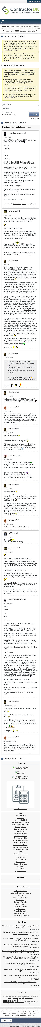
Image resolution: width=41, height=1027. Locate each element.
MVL (20, 851)
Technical (35, 30)
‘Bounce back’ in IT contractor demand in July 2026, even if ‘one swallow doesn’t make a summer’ (20, 958)
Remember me (8, 112)
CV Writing (20, 868)
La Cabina (27, 310)
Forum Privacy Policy (11, 50)
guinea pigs (15, 998)
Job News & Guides (20, 838)
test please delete (16, 65)
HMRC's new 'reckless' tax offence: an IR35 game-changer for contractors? (20, 945)
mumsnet (27, 1001)
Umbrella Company (20, 833)
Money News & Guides (20, 840)
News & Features (20, 815)
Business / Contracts (26, 26)
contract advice (25, 996)
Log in (34, 114)
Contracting (5, 26)
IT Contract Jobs (20, 857)
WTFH (11, 533)
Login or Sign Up (33, 1)
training (15, 1003)
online (32, 1001)
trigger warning (21, 1003)
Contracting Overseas (20, 847)
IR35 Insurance (20, 895)
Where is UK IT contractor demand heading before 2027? (20, 970)
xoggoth (11, 407)
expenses (32, 996)
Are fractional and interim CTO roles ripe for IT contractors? (20, 964)
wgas (32, 1003)
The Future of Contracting (16, 30)
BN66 (25, 820)
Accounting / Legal (14, 28)
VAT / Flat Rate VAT (20, 836)
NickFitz (11, 260)
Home (20, 813)
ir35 (23, 998)
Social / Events (31, 31)
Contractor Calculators (20, 849)
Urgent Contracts (20, 859)
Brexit (17, 26)
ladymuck (12, 211)
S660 (20, 820)
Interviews (20, 866)
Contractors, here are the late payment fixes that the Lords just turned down (20, 933)
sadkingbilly (12, 455)
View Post (31, 361)
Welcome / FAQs (9, 31)
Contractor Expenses (20, 854)
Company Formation (20, 902)
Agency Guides (20, 871)
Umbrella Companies (25, 28)
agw (10, 996)
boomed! (14, 996)
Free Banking (20, 900)
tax (35, 1001)
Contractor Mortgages (20, 897)
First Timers (20, 818)
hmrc (20, 998)
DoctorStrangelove (15, 133)
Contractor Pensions (20, 906)
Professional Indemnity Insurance (20, 893)
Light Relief (23, 31)
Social (17, 31)
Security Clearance (20, 864)
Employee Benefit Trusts (20, 822)
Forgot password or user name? (9, 115)
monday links (13, 1001)
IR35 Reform (27, 30)
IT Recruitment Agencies (20, 915)
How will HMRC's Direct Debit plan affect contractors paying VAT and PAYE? (20, 939)
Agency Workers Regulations (20, 824)
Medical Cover (20, 909)
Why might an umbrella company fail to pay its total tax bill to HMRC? (20, 927)
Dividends (20, 831)
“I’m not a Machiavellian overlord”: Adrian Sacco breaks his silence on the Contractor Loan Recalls (20, 951)
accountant (5, 996)
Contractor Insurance (20, 891)
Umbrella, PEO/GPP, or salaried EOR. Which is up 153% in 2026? (20, 982)
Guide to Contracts (20, 842)
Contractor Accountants (20, 913)
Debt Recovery (20, 904)
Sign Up (15, 83)
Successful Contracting (20, 845)
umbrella (28, 1003)
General (12, 26)
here (21, 57)
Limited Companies (20, 829)
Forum (7, 36)
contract (19, 996)
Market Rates (20, 862)
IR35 (15, 820)
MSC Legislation (20, 827)
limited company (29, 998)
